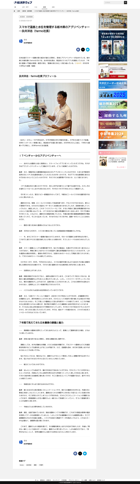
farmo (22, 465)
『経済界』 (79, 63)
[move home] (14, 11)
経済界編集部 (28, 43)
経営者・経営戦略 (26, 16)
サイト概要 (84, 480)
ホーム (36, 480)
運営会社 (42, 480)
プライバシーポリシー (74, 480)
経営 (44, 7)
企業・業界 (25, 7)
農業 (35, 465)
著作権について (101, 480)
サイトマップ (56, 480)
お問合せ (48, 480)
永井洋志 (28, 465)
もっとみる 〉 (121, 167)
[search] (125, 2)
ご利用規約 (64, 480)
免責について (92, 480)
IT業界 (41, 465)
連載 (53, 7)
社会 (36, 7)
